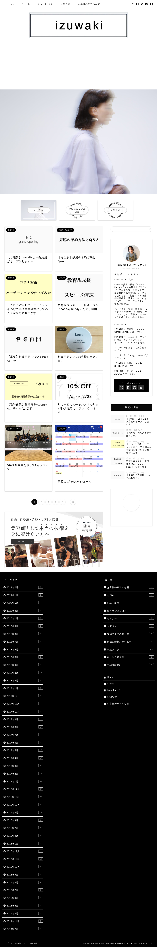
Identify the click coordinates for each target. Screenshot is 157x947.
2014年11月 (24, 921)
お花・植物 (129, 603)
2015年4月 (24, 898)
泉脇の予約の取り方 (129, 634)
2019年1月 (24, 618)
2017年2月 (24, 773)
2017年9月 (24, 719)
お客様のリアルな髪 (89, 4)
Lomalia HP (45, 4)
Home (10, 4)
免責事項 (34, 943)
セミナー (129, 618)
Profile (26, 4)
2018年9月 (24, 626)
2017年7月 (24, 735)
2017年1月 (24, 781)
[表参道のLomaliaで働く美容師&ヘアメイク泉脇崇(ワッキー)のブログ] (78, 38)
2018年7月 (24, 641)
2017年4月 (24, 758)
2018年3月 (24, 673)
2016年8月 (24, 820)
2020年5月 (24, 603)
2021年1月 (24, 595)
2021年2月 (24, 587)
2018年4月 (24, 665)
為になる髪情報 (129, 657)
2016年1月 (24, 843)
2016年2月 (24, 836)
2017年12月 (24, 696)
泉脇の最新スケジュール (129, 641)
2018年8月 (24, 634)
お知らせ (65, 4)
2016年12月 (24, 789)
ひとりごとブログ (129, 610)
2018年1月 (24, 688)
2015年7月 (24, 890)
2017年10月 (24, 711)
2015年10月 (24, 867)
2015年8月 (24, 882)
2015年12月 (24, 851)
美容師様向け (129, 665)
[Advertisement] (78, 66)
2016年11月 (24, 797)
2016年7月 (24, 828)
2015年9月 (24, 874)
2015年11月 (24, 859)
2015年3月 (24, 905)
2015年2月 (24, 913)
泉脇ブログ (130, 649)
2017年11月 (24, 704)
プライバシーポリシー (16, 943)
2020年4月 (24, 610)
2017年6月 (24, 742)
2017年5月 (24, 750)
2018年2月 (24, 680)
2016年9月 (24, 812)
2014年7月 (24, 929)
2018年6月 (24, 649)
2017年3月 (24, 766)
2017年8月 (24, 727)
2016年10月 (24, 805)
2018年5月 (24, 657)
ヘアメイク (129, 626)
